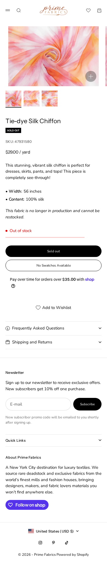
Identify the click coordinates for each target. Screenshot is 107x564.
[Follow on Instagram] (40, 542)
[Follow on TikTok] (66, 542)
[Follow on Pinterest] (53, 542)
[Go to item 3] (50, 98)
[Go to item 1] (13, 98)
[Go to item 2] (32, 98)
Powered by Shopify (73, 554)
